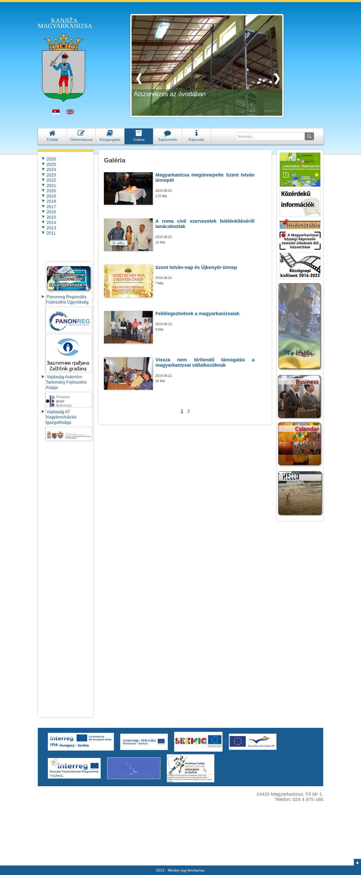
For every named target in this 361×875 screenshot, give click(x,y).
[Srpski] (56, 113)
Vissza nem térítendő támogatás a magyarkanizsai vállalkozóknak (204, 362)
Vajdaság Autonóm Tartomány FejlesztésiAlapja (66, 382)
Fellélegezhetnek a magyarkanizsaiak (197, 313)
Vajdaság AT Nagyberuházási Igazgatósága (61, 417)
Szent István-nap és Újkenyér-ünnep (196, 267)
